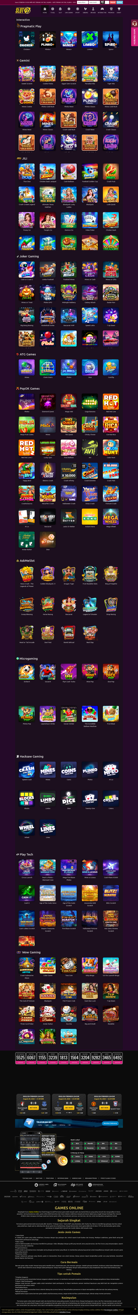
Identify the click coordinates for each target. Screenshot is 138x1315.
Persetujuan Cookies (111, 1310)
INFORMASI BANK (63, 1178)
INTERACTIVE (102, 12)
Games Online (34, 1212)
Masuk (113, 2)
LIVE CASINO (69, 12)
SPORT (77, 12)
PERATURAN (50, 1178)
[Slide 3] (69, 1112)
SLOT (60, 12)
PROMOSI (111, 12)
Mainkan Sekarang (110, 1123)
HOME (45, 12)
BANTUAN (39, 1178)
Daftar (119, 2)
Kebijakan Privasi (65, 1312)
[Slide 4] (71, 1112)
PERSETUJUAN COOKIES (108, 1178)
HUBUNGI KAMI (76, 1178)
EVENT (119, 12)
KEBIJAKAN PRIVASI (91, 1178)
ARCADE (93, 12)
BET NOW (33, 1108)
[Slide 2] (68, 1112)
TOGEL (52, 12)
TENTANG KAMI (27, 1178)
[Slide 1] (66, 1112)
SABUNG (85, 12)
